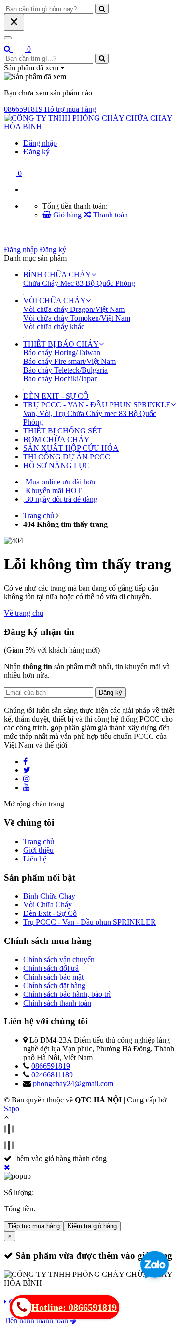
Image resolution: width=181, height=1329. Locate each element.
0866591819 (50, 1066)
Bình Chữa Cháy (49, 896)
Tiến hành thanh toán (37, 1320)
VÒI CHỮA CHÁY (54, 300)
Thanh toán (109, 215)
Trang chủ (38, 841)
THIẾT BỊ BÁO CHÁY (61, 344)
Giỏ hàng (66, 215)
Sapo (11, 1108)
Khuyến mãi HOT (53, 490)
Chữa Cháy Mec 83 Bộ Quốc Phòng (79, 283)
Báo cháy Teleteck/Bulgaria (65, 370)
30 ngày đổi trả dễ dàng (60, 499)
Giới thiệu (38, 850)
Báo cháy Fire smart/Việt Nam (69, 361)
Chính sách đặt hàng (54, 985)
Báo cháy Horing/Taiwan (61, 353)
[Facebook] (25, 761)
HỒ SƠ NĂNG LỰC (56, 465)
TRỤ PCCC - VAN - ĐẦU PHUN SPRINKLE (97, 405)
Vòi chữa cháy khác (53, 326)
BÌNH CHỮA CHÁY (57, 274)
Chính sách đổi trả (51, 968)
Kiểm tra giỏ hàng (92, 1226)
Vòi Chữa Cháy (47, 904)
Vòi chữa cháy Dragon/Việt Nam (74, 309)
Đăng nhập (40, 143)
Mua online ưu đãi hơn (59, 482)
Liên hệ (34, 859)
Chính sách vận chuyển (59, 959)
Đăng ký (36, 152)
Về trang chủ (23, 613)
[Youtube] (26, 787)
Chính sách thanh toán (57, 1003)
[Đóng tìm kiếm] (14, 22)
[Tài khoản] (90, 126)
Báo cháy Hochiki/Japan (60, 379)
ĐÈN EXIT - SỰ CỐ (56, 396)
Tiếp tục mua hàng (34, 1226)
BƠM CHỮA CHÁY (56, 439)
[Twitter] (26, 770)
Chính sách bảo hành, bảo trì (67, 994)
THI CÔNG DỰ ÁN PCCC (66, 457)
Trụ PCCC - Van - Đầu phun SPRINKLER (89, 922)
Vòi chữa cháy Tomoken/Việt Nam (76, 318)
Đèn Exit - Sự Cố (50, 913)
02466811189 (52, 1075)
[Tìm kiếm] (8, 49)
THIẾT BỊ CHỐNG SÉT (62, 431)
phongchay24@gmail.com (73, 1083)
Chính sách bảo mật (53, 977)
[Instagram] (26, 779)
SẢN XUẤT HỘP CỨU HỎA (71, 448)
